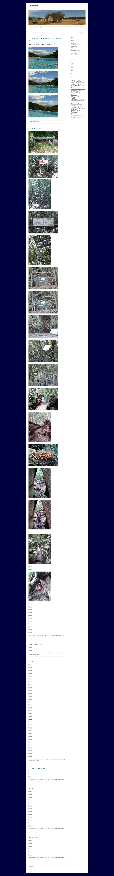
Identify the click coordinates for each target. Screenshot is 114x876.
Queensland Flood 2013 (75, 107)
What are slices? (74, 54)
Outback (83, 105)
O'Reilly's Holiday (51, 119)
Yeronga (79, 117)
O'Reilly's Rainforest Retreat (59, 119)
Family (72, 64)
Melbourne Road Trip (74, 51)
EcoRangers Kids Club (35, 644)
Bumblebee (78, 88)
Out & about (73, 69)
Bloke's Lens (33, 6)
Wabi (80, 116)
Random (72, 70)
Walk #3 (31, 662)
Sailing (72, 71)
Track (71, 115)
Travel (38, 119)
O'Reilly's (45, 119)
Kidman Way (76, 91)
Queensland (80, 106)
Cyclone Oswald (77, 90)
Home (29, 27)
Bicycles (72, 63)
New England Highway (77, 102)
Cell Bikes (73, 89)
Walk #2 (31, 788)
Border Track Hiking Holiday (76, 44)
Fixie (72, 91)
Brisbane (82, 83)
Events (82, 90)
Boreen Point (75, 83)
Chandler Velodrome (74, 43)
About (46, 27)
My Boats (72, 102)
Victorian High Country (75, 53)
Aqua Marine (35, 27)
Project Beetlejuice (74, 106)
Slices (41, 27)
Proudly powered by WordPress (33, 870)
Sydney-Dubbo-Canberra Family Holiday (76, 112)
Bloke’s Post (56, 27)
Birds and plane (33, 837)
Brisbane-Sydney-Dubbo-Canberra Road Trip (78, 85)
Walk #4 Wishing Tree (35, 129)
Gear (71, 66)
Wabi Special (73, 116)
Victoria (82, 115)
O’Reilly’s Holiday (74, 46)
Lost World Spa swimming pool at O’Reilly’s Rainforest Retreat (45, 39)
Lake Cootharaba (76, 93)
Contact (50, 27)
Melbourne (74, 95)
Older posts (31, 866)
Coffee (72, 47)
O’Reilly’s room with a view (36, 768)
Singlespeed (74, 109)
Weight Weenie (78, 116)
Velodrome (77, 115)
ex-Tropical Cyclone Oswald (76, 49)
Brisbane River (73, 88)
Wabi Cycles (83, 116)
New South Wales (76, 104)
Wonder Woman (74, 117)
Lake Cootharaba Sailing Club (76, 93)
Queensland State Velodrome (76, 41)
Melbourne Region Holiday (75, 50)
